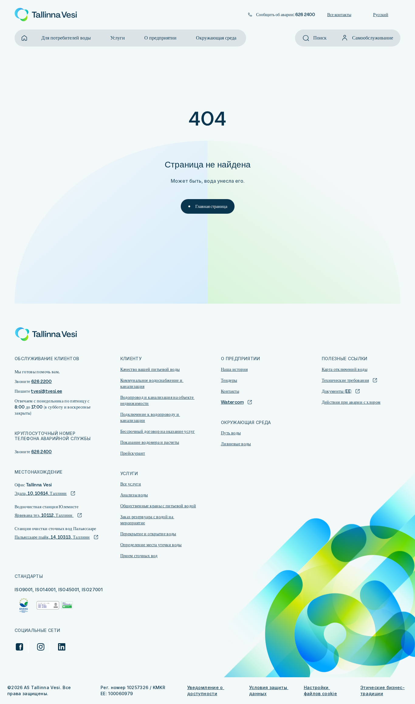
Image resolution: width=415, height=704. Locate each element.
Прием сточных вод (139, 555)
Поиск (320, 38)
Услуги (117, 38)
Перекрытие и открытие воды (148, 534)
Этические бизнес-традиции (382, 690)
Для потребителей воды (66, 38)
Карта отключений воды (344, 369)
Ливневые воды (236, 444)
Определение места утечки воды (151, 544)
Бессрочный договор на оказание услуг (157, 431)
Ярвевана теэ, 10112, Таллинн (44, 515)
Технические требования (345, 380)
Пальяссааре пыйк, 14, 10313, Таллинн (52, 537)
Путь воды (231, 433)
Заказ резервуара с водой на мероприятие (147, 520)
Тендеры (229, 380)
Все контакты (339, 14)
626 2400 (41, 451)
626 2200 (41, 381)
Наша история (234, 369)
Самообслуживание (372, 38)
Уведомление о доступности (205, 690)
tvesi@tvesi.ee (46, 391)
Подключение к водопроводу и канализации (150, 417)
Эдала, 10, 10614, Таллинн (41, 493)
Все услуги (130, 484)
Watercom (232, 402)
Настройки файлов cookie (320, 690)
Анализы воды (134, 495)
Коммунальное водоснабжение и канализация (151, 383)
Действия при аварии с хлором (351, 402)
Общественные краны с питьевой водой (158, 506)
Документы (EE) (337, 391)
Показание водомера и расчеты (149, 442)
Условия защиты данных (268, 690)
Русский (380, 14)
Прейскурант (132, 453)
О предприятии (160, 38)
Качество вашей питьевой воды (150, 369)
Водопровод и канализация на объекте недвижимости (157, 400)
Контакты (230, 391)
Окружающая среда (216, 38)
